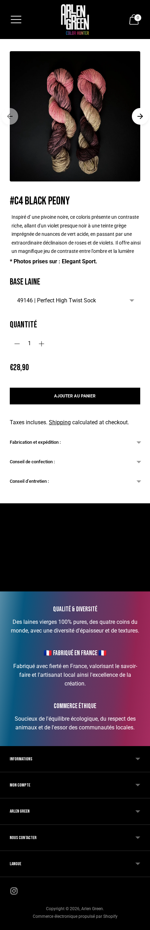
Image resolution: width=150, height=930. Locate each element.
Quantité (23, 324)
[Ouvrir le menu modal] (16, 19)
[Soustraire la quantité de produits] (17, 343)
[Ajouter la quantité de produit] (41, 343)
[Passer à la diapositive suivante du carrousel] (140, 116)
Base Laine (25, 282)
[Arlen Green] (75, 19)
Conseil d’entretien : (29, 481)
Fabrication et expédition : (35, 442)
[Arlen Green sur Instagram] (14, 892)
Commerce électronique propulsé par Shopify (75, 916)
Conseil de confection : (33, 461)
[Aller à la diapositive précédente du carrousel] (9, 116)
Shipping (60, 422)
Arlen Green (92, 908)
